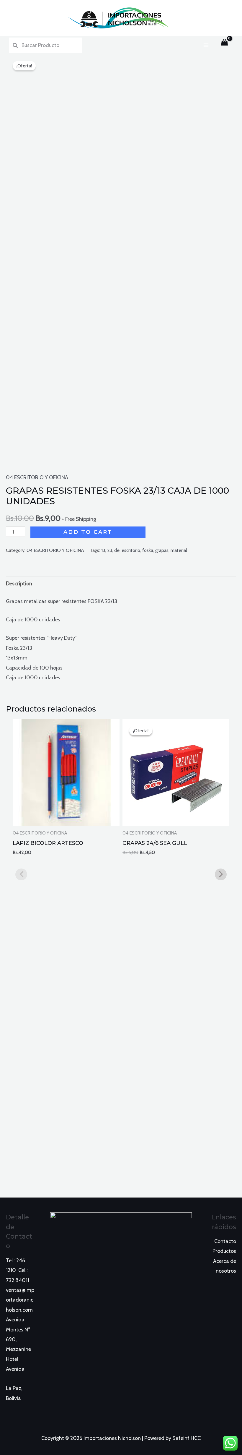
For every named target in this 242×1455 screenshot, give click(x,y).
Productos (224, 1251)
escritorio (131, 550)
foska (147, 550)
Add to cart (87, 532)
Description (19, 583)
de (117, 550)
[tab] (19, 583)
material (179, 550)
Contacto (225, 1241)
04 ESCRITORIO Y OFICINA (37, 477)
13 (103, 550)
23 (109, 550)
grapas (162, 550)
